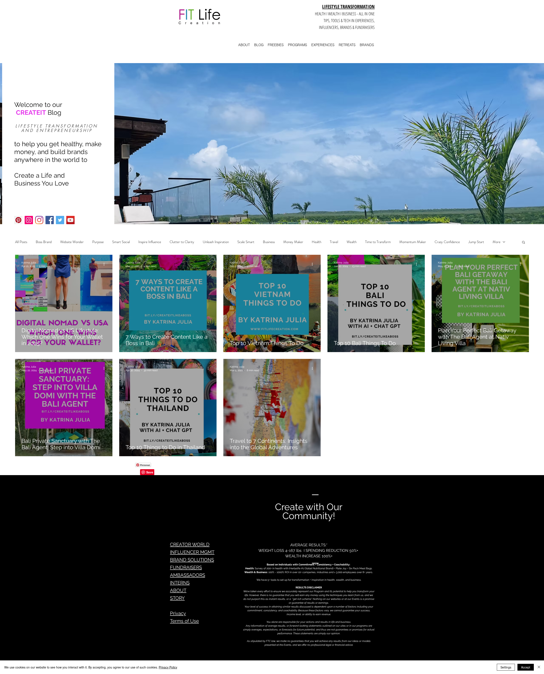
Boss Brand (44, 241)
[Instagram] (29, 220)
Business (269, 241)
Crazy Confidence (447, 241)
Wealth (352, 241)
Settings (505, 667)
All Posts (21, 241)
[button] (523, 242)
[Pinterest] (18, 220)
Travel (334, 241)
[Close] (538, 667)
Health (316, 241)
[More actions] (105, 264)
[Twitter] (60, 220)
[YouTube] (70, 220)
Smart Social (121, 241)
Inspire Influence (149, 241)
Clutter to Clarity (182, 241)
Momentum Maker (412, 241)
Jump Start (476, 241)
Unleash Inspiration (216, 241)
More (496, 241)
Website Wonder (72, 241)
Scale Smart (245, 241)
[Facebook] (49, 220)
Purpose (98, 241)
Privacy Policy (168, 667)
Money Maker (293, 241)
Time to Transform (378, 241)
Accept (525, 667)
